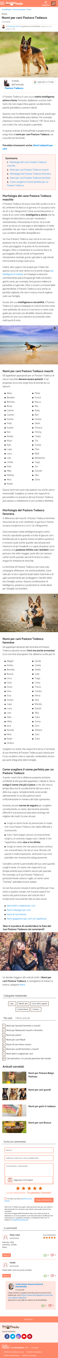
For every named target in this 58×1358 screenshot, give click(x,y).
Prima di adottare (19, 9)
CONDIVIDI (45, 5)
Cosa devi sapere (39, 1004)
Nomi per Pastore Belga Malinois (41, 1075)
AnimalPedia (6, 9)
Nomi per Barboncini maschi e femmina (24, 1030)
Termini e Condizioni (34, 1352)
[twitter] (12, 1336)
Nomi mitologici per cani (19, 910)
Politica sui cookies (29, 1355)
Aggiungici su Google (45, 82)
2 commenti (6, 22)
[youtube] (24, 1336)
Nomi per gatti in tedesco (42, 1106)
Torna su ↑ (29, 1319)
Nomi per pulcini (13, 1035)
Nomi (29, 9)
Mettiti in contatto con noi (14, 1352)
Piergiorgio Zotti (13, 26)
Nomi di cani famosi (16, 914)
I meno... (36, 1009)
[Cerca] (54, 3)
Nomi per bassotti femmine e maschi (23, 1026)
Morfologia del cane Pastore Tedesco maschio (27, 164)
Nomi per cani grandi (39, 1090)
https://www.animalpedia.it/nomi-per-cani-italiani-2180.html (30, 1296)
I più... (12, 1004)
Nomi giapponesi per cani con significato (26, 919)
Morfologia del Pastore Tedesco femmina (30, 174)
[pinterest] (29, 1336)
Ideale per (23, 1004)
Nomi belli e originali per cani (21, 906)
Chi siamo (34, 1348)
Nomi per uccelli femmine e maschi (22, 1049)
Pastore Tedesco (14, 88)
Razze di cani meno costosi (18, 1044)
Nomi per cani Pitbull (15, 1040)
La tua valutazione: (15, 1193)
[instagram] (18, 1336)
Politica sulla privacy (11, 1355)
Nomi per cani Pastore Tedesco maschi (29, 170)
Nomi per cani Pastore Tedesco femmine (30, 178)
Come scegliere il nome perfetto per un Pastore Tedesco (28, 184)
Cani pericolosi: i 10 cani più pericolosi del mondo (28, 1058)
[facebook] (7, 1336)
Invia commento (44, 1200)
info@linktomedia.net (20, 1219)
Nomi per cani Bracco (39, 1123)
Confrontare (22, 1009)
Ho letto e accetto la (18, 1200)
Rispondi (6, 1255)
